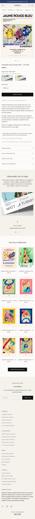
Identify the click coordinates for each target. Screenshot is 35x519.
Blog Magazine (6, 462)
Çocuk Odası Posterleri (8, 425)
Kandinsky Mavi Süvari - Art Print (9, 300)
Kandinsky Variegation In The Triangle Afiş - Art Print (26, 271)
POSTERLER (4, 411)
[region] (17, 225)
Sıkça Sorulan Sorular (8, 453)
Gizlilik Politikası (6, 484)
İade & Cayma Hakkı (7, 476)
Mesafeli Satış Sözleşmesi (9, 481)
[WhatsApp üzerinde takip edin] (11, 506)
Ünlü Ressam (11, 10)
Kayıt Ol (28, 397)
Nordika (4, 10)
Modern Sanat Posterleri (8, 434)
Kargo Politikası (6, 473)
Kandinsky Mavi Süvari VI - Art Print (26, 300)
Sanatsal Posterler (7, 420)
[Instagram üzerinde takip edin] (7, 506)
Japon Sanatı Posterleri (8, 439)
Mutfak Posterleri (6, 423)
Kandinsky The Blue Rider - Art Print (9, 330)
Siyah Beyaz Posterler (8, 417)
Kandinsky (27, 10)
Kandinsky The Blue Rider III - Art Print (26, 360)
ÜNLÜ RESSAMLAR (6, 431)
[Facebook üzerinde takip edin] (2, 506)
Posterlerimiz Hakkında (8, 456)
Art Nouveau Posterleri (8, 445)
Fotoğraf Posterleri (7, 414)
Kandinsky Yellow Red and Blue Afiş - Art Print (9, 271)
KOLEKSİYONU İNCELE (17, 369)
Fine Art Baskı (6, 459)
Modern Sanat (19, 10)
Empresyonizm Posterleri (9, 437)
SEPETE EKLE (17, 94)
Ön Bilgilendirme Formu (9, 478)
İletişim (4, 464)
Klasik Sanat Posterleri (8, 442)
